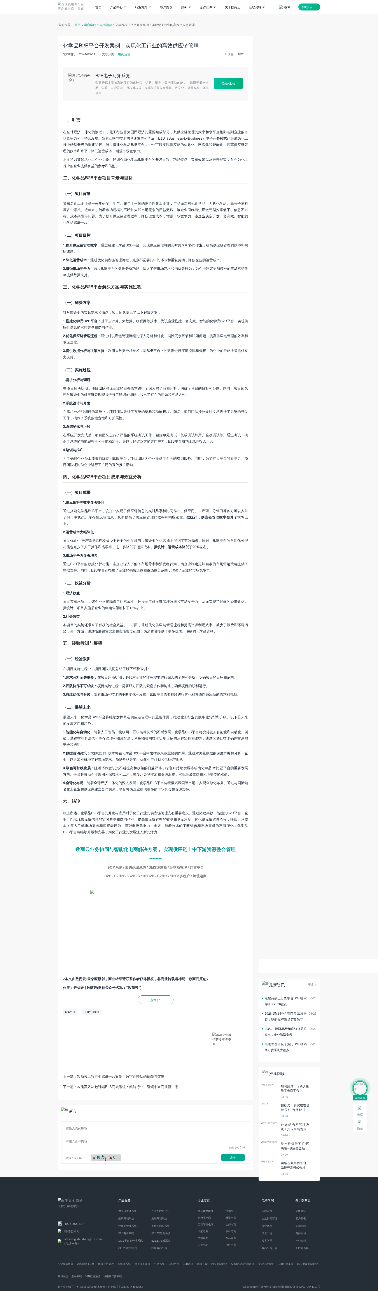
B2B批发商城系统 (307, 1263)
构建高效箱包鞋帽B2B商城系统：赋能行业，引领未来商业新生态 (127, 1086)
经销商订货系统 (112, 1276)
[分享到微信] (235, 1012)
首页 (77, 24)
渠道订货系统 (266, 1263)
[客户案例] (166, 0)
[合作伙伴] (208, 0)
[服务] (186, 0)
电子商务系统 (142, 1263)
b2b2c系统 (124, 1263)
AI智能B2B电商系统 (242, 1263)
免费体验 (228, 83)
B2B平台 (174, 1263)
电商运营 (106, 24)
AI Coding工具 (85, 1263)
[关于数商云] (232, 0)
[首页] (98, 0)
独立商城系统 (219, 1263)
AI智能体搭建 (65, 1263)
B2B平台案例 (91, 1012)
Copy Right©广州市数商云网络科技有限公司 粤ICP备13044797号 (281, 1286)
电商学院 (90, 24)
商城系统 (63, 1276)
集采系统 (76, 1276)
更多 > (312, 984)
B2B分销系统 (285, 1263)
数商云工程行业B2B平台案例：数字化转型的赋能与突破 (120, 1076)
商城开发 (202, 1263)
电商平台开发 (106, 1263)
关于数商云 (303, 1200)
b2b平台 (70, 1012)
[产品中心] (118, 0)
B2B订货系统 (92, 1276)
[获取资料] (257, 0)
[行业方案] (143, 0)
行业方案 (204, 1200)
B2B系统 (188, 1263)
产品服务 (124, 1200)
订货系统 (159, 1263)
